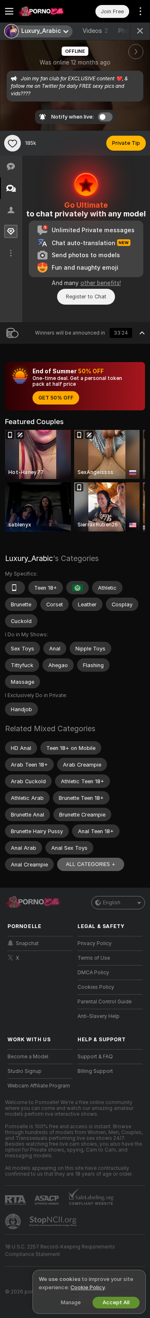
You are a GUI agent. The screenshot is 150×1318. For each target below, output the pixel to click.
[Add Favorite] (12, 143)
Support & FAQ (95, 1057)
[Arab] (77, 587)
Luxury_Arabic (29, 558)
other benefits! (100, 283)
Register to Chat (86, 296)
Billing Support (95, 1071)
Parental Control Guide (105, 1002)
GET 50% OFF (55, 398)
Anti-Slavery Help (99, 1016)
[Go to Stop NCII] (53, 1221)
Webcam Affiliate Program (39, 1086)
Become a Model (28, 1057)
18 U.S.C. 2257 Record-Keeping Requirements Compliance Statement (60, 1250)
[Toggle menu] (9, 11)
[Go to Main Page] (46, 11)
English (111, 903)
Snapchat (27, 943)
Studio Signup (25, 1071)
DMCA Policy (93, 972)
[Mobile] (15, 587)
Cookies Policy (96, 987)
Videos (95, 31)
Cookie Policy (87, 1287)
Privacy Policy (95, 943)
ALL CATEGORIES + (90, 864)
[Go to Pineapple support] (13, 1221)
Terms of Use (94, 958)
